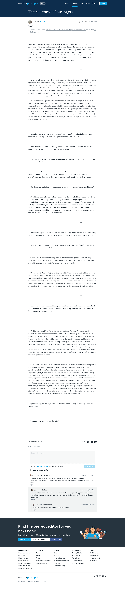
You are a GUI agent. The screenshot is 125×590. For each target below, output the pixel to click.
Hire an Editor (23, 555)
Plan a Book (76, 558)
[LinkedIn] (100, 576)
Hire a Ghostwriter (24, 563)
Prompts (67, 3)
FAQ (19, 581)
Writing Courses (59, 558)
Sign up (96, 3)
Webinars (57, 563)
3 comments (92, 22)
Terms (24, 581)
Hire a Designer (23, 558)
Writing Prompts (95, 555)
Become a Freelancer (43, 561)
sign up (39, 466)
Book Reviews (94, 553)
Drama (30, 26)
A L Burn (44, 490)
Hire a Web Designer (25, 568)
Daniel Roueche (45, 475)
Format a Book (77, 561)
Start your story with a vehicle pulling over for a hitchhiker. (66, 30)
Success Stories (41, 563)
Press (38, 558)
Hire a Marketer (23, 561)
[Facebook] (103, 576)
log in (46, 466)
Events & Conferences (61, 561)
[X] (94, 576)
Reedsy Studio (77, 553)
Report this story (34, 446)
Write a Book (76, 555)
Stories (75, 3)
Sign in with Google (39, 539)
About (38, 553)
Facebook (55, 539)
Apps (41, 3)
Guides (56, 555)
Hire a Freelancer (24, 553)
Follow (42, 21)
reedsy (28, 3)
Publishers (93, 561)
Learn (82, 3)
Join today (23, 539)
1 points (37, 475)
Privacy (30, 581)
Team (38, 555)
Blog (55, 553)
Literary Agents (95, 558)
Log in (104, 3)
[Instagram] (97, 576)
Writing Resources (78, 563)
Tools (88, 3)
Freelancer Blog (59, 566)
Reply (31, 485)
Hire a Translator (24, 566)
